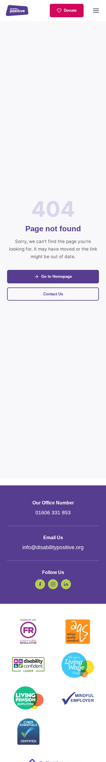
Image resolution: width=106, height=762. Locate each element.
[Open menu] (96, 11)
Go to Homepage (56, 276)
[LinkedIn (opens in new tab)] (66, 584)
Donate (70, 10)
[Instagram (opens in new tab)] (53, 584)
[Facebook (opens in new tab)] (40, 584)
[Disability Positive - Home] (17, 10)
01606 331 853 (53, 513)
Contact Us (53, 294)
